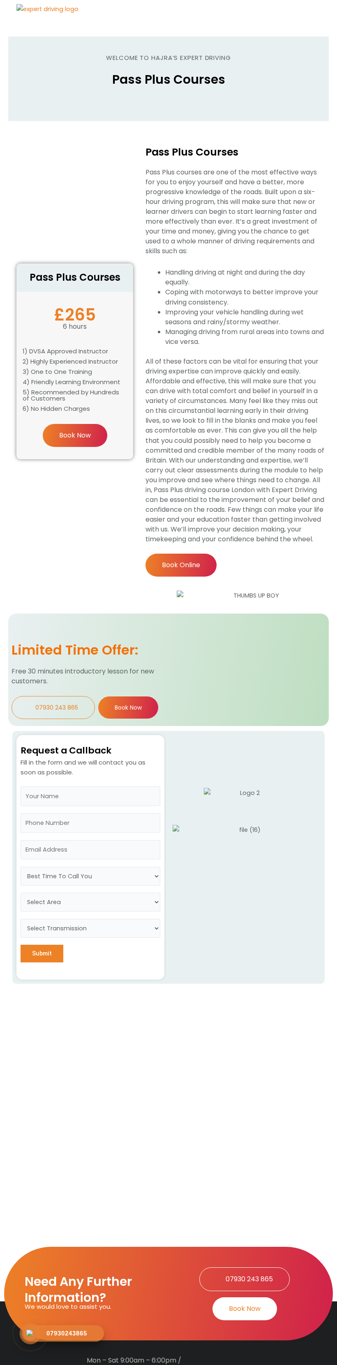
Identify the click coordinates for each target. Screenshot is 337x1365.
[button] (305, 18)
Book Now (75, 435)
